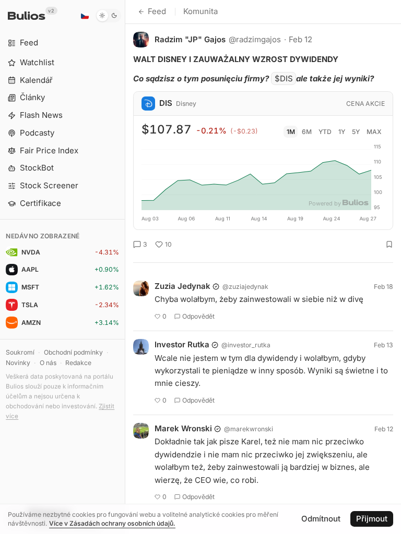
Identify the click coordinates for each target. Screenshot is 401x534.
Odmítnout (320, 519)
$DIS (284, 78)
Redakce (78, 363)
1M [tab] (291, 132)
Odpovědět (198, 316)
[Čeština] (84, 15)
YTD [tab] (325, 132)
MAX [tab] (374, 132)
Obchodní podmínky (73, 352)
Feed (157, 11)
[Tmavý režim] (108, 15)
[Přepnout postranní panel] (125, 267)
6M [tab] (307, 132)
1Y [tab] (341, 132)
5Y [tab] (356, 132)
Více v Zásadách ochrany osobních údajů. (112, 523)
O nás (48, 363)
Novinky (18, 363)
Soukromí (20, 352)
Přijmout (371, 519)
